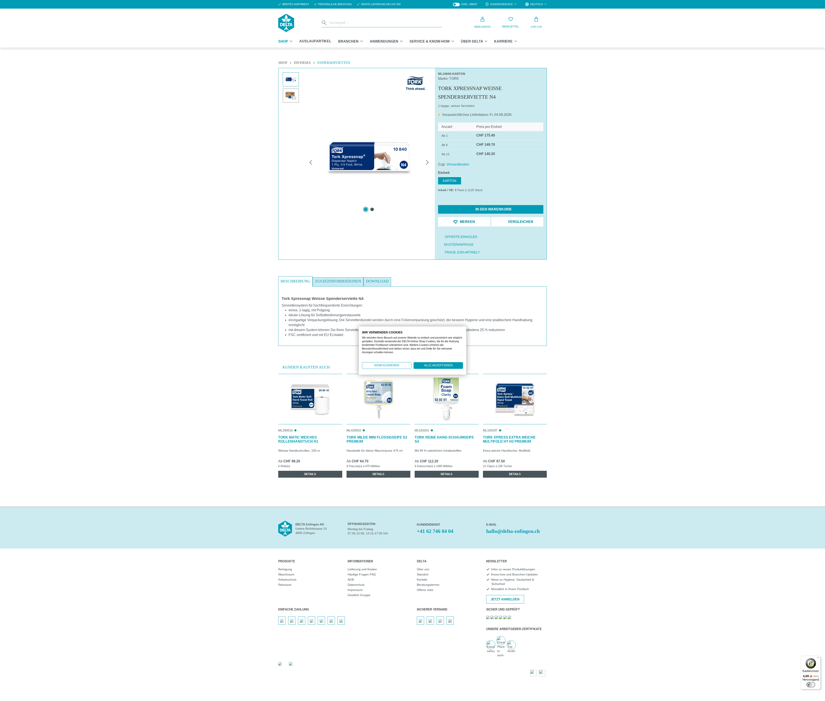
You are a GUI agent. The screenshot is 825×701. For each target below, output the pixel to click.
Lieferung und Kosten (362, 569)
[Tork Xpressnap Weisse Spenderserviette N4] (369, 157)
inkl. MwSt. (465, 4)
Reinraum (285, 584)
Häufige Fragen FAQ (362, 574)
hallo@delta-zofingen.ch (513, 531)
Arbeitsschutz (287, 579)
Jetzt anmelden (505, 599)
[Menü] (818, 658)
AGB (351, 579)
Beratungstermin (428, 584)
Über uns (423, 569)
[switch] (811, 684)
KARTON (449, 181)
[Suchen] (325, 22)
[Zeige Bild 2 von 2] (372, 209)
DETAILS (310, 474)
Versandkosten (457, 164)
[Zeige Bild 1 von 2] (365, 209)
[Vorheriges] (310, 162)
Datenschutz (356, 584)
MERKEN (467, 222)
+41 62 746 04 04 (435, 531)
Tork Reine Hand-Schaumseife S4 (444, 439)
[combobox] (384, 22)
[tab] (295, 281)
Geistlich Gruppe (359, 595)
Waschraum (286, 574)
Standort (422, 574)
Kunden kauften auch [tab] (306, 367)
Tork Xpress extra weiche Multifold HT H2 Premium (509, 439)
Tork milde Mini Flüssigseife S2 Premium (377, 439)
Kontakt (422, 579)
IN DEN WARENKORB (493, 209)
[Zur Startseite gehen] (286, 23)
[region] (356, 152)
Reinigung (285, 569)
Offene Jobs (425, 590)
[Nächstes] (427, 162)
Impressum (355, 590)
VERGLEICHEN (520, 222)
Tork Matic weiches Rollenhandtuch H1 (298, 439)
